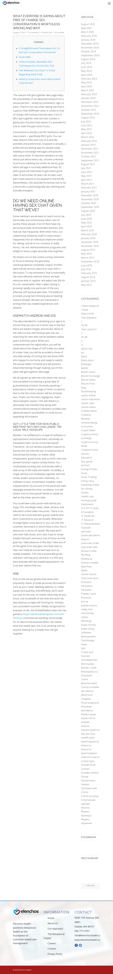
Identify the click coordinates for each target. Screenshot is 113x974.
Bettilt (84, 368)
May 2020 (86, 222)
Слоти (84, 792)
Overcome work (89, 578)
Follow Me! (90, 885)
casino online (88, 395)
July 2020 (86, 214)
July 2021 (86, 168)
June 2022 (86, 125)
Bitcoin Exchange (90, 376)
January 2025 (88, 39)
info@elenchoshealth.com (88, 935)
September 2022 (90, 113)
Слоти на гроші (90, 796)
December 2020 (89, 195)
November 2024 (90, 47)
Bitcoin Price (88, 383)
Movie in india (88, 551)
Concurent (87, 426)
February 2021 (89, 187)
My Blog (85, 554)
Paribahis (86, 582)
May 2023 (86, 82)
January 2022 (88, 144)
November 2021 (90, 152)
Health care (87, 496)
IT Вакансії (87, 519)
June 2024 (86, 67)
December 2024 (89, 43)
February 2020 (89, 234)
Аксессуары (87, 663)
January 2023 (88, 98)
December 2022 (89, 102)
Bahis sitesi (87, 360)
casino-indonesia (90, 399)
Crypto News (88, 430)
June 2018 (86, 265)
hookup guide (89, 500)
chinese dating (89, 422)
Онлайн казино (90, 772)
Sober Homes (88, 625)
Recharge (86, 621)
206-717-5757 (81, 931)
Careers (52, 943)
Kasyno (85, 539)
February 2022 (89, 141)
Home (51, 918)
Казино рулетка (90, 730)
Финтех (85, 807)
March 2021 (87, 183)
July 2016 (86, 269)
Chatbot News (89, 410)
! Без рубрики (88, 317)
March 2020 (87, 230)
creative (60, 32)
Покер (84, 776)
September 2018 (90, 261)
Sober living (87, 628)
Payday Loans (88, 593)
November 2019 (90, 246)
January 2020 (88, 238)
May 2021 (86, 176)
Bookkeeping (88, 391)
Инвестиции (88, 714)
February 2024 (89, 78)
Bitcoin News (88, 379)
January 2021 (88, 191)
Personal (86, 597)
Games (85, 492)
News (84, 570)
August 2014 (88, 277)
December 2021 (89, 148)
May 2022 (86, 129)
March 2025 (87, 32)
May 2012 (86, 285)
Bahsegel (86, 364)
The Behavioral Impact (54, 936)
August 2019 (88, 249)
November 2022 (90, 106)
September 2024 (90, 55)
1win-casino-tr (89, 329)
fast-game (86, 461)
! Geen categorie (90, 305)
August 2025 (88, 24)
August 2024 (88, 59)
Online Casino (88, 574)
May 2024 (86, 70)
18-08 (84, 325)
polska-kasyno (89, 605)
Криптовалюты (90, 741)
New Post (86, 566)
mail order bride (90, 543)
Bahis (84, 356)
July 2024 (86, 63)
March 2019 (87, 257)
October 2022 (88, 109)
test (83, 648)
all (82, 352)
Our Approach (55, 928)
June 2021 (86, 172)
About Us (53, 923)
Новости (86, 745)
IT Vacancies (88, 515)
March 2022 (87, 137)
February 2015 (89, 273)
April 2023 (86, 86)
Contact (52, 948)
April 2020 (86, 226)
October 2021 (88, 156)
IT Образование (90, 523)
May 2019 (86, 253)
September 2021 (90, 160)
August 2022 (88, 117)
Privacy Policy (55, 954)
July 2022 (86, 121)
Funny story (87, 481)
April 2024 (86, 74)
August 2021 (88, 164)
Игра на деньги (90, 702)
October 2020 (88, 203)
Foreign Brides (89, 469)
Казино (85, 726)
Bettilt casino (88, 372)
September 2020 (90, 207)
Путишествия (89, 788)
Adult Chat (47, 32)
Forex (84, 473)
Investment (87, 504)
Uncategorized (89, 659)
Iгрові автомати (90, 535)
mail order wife (89, 547)
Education (86, 457)
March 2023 (87, 90)
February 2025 (89, 36)
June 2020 (86, 218)
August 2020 (88, 211)
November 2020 (90, 199)
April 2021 (86, 179)
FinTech (85, 465)
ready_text (87, 609)
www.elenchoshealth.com (88, 939)
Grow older (25, 57)
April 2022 (86, 133)
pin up (84, 601)
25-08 (84, 337)
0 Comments (33, 32)
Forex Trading (89, 477)
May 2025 (86, 28)
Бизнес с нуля (88, 667)
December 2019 (89, 242)
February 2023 (89, 94)
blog (83, 387)
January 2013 (88, 281)
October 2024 (88, 51)
